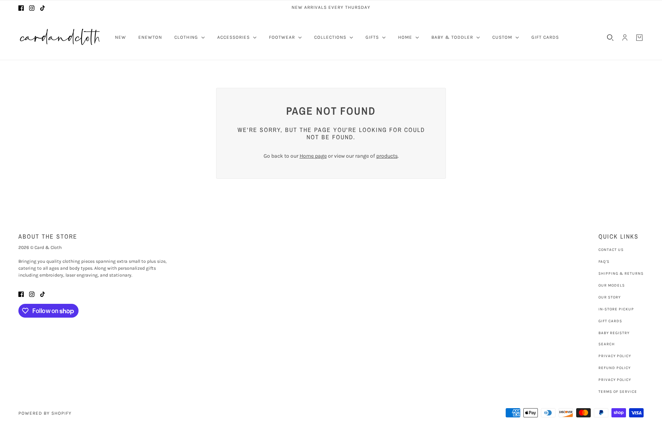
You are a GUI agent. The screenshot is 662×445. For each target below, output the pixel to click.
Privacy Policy (614, 356)
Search (606, 344)
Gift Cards (610, 321)
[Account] (625, 37)
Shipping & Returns (621, 273)
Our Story (609, 297)
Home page (313, 156)
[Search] (610, 37)
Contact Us (611, 249)
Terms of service (617, 391)
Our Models (611, 285)
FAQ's (604, 261)
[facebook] (21, 7)
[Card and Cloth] (60, 37)
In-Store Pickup (616, 309)
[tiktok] (42, 7)
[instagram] (32, 7)
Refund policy (614, 368)
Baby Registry (613, 333)
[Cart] (639, 37)
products (387, 156)
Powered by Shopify (45, 413)
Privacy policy (614, 379)
